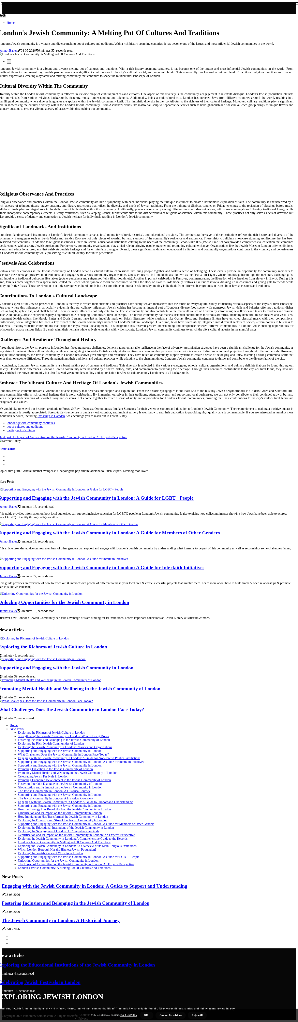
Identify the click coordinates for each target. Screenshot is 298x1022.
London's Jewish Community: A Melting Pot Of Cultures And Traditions (64, 842)
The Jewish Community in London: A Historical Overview (55, 798)
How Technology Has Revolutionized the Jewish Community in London (64, 809)
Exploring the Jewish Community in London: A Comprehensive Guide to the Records (73, 838)
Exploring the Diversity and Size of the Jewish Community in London (62, 820)
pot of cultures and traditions (25, 426)
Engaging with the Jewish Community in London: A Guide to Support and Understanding (75, 802)
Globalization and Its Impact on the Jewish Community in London (60, 787)
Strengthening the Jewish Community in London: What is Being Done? (63, 736)
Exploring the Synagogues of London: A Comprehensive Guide (58, 831)
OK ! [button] (146, 1015)
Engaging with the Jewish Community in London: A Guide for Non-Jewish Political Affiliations (79, 758)
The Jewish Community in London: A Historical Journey (54, 791)
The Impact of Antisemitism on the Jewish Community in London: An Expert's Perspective (76, 864)
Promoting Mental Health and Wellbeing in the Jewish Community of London (67, 772)
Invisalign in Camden (51, 416)
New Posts (17, 729)
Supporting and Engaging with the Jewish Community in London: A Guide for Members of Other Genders (86, 824)
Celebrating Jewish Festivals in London (43, 776)
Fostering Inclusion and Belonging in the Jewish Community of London (64, 739)
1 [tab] (9, 61)
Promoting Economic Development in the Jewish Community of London (64, 780)
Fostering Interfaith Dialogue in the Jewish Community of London (60, 783)
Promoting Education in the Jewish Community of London (55, 769)
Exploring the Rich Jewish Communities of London (51, 743)
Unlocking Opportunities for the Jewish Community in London (58, 860)
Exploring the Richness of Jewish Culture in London (51, 732)
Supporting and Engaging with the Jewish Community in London (60, 750)
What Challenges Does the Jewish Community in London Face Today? (63, 754)
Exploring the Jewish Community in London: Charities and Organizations (65, 747)
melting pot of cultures (21, 430)
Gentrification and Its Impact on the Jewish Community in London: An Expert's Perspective (76, 835)
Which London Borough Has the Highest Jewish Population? (57, 849)
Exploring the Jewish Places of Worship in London (50, 853)
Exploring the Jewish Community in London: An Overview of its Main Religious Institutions (77, 846)
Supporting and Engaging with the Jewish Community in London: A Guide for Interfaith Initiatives (81, 761)
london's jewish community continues (31, 423)
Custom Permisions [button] (171, 1015)
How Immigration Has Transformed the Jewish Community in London (63, 816)
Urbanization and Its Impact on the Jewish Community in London (60, 813)
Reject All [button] (197, 1015)
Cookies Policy (128, 1015)
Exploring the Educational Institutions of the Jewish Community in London (66, 827)
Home (11, 22)
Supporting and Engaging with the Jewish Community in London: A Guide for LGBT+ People (78, 857)
